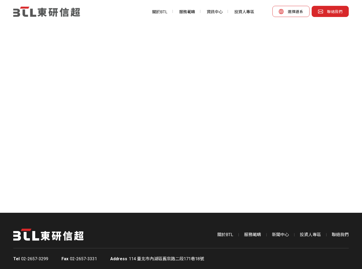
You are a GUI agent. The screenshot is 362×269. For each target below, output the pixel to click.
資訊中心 (215, 12)
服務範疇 (187, 12)
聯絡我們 (340, 234)
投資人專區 (244, 12)
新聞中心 (280, 234)
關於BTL (159, 12)
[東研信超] (48, 11)
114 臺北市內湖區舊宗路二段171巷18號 (166, 258)
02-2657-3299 (34, 258)
